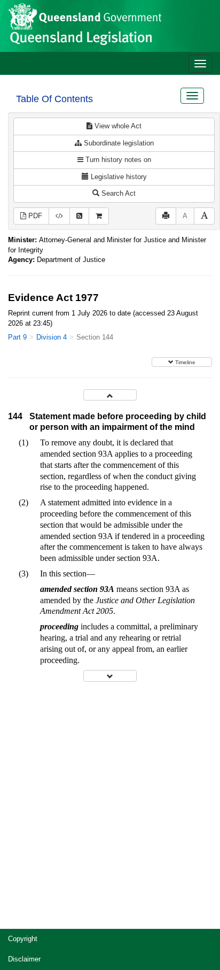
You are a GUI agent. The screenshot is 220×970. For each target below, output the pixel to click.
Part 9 (17, 337)
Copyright (22, 939)
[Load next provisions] (110, 675)
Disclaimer (24, 959)
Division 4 (51, 337)
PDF (34, 216)
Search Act (117, 193)
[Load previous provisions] (110, 395)
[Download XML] (59, 216)
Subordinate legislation (118, 143)
